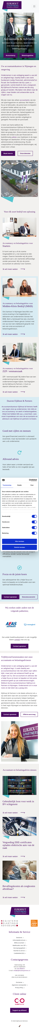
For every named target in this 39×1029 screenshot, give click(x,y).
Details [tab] (19, 485)
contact (17, 640)
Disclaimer (19, 982)
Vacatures (19, 937)
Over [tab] (32, 485)
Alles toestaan (19, 541)
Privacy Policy (19, 987)
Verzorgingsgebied (19, 948)
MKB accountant (19, 943)
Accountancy (10, 55)
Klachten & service (19, 950)
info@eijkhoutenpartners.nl (21, 970)
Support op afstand (19, 1010)
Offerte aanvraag (29, 714)
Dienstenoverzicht (28, 597)
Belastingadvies (27, 55)
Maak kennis (8, 153)
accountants (24, 100)
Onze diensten (25, 153)
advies (14, 137)
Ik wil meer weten (10, 269)
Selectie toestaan (19, 547)
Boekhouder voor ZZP (19, 945)
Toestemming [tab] (7, 485)
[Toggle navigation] (34, 6)
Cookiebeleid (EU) (19, 953)
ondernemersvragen (26, 680)
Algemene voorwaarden (19, 985)
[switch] (34, 522)
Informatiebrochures (19, 940)
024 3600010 (21, 968)
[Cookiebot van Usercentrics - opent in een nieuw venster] (29, 480)
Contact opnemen (10, 597)
